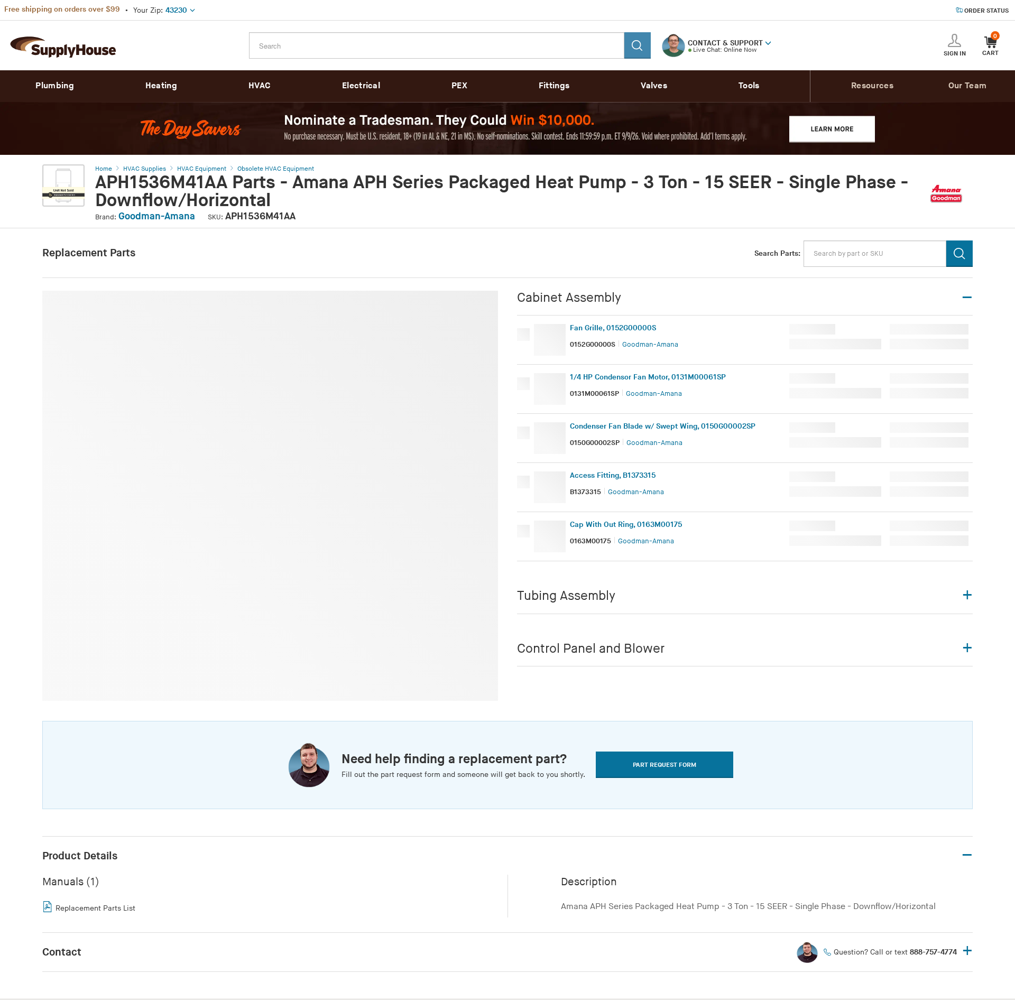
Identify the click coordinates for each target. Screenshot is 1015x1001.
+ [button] (967, 951)
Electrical (361, 86)
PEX (459, 86)
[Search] (637, 45)
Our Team (967, 86)
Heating (161, 86)
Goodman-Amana (156, 216)
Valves (654, 86)
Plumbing (54, 86)
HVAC (259, 86)
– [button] (967, 855)
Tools (749, 86)
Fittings (554, 86)
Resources (872, 86)
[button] (768, 42)
